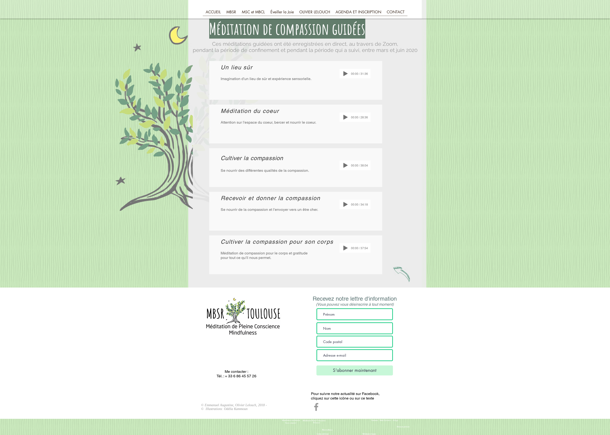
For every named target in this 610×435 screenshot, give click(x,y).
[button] (231, 13)
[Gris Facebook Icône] (316, 407)
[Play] (345, 73)
